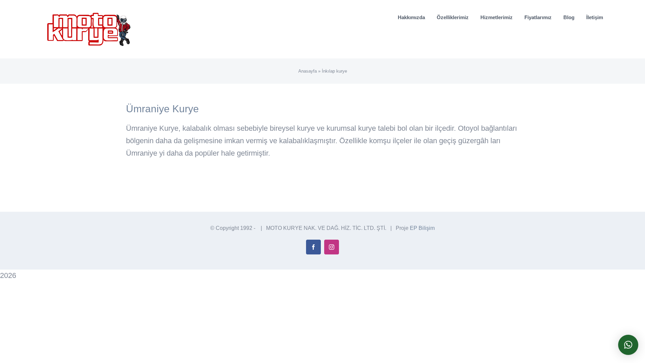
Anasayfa (307, 71)
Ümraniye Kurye (162, 108)
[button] (628, 345)
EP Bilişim (422, 228)
